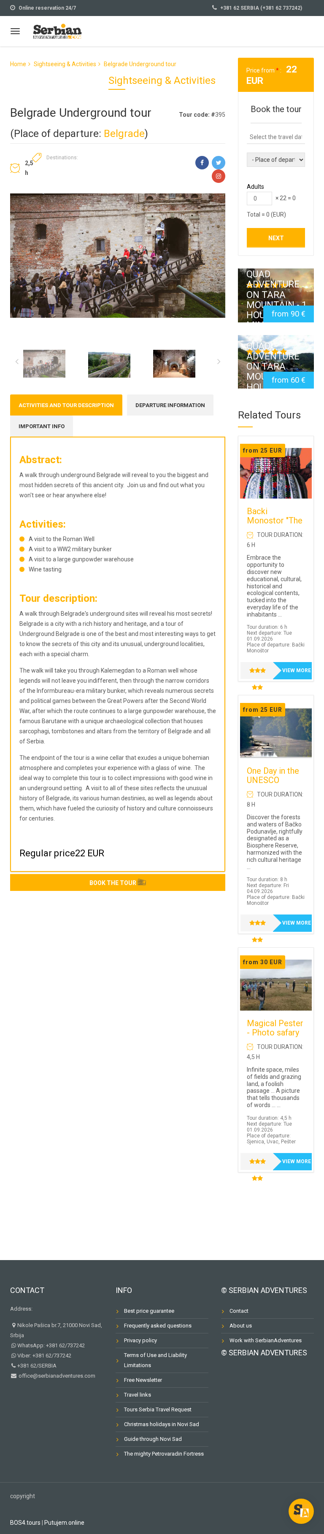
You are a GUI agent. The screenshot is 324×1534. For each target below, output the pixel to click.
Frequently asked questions (158, 1325)
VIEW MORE (296, 670)
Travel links (137, 1395)
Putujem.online (64, 1522)
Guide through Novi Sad (153, 1439)
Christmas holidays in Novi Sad (161, 1424)
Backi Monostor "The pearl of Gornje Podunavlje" (274, 525)
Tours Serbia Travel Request (158, 1409)
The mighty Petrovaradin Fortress (164, 1454)
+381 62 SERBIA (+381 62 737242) (261, 8)
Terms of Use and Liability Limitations (155, 1360)
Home (18, 64)
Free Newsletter (143, 1380)
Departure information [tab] (170, 405)
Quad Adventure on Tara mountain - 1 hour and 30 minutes (276, 300)
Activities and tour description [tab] (66, 405)
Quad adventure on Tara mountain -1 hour (275, 366)
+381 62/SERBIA (37, 1365)
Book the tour (112, 883)
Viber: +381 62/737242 (44, 1355)
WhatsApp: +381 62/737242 (51, 1345)
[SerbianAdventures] (57, 30)
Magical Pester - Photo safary (275, 1028)
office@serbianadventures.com (56, 1376)
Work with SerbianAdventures (266, 1340)
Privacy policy (140, 1340)
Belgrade (124, 133)
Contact (27, 1290)
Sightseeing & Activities (65, 64)
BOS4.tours (25, 1522)
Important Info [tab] (42, 426)
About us (241, 1325)
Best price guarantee (149, 1311)
